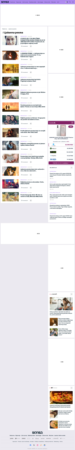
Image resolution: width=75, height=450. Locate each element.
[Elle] (28, 438)
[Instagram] (37, 445)
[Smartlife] (48, 438)
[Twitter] (34, 445)
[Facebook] (30, 445)
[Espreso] (23, 438)
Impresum (15, 441)
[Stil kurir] (33, 438)
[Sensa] (5, 2)
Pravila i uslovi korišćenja (23, 441)
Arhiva (61, 441)
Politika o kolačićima (39, 441)
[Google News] (44, 445)
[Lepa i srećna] (42, 438)
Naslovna (4, 29)
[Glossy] (37, 438)
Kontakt (32, 441)
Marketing (56, 441)
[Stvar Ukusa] (62, 438)
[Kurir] (11, 438)
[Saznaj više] (71, 294)
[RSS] (41, 445)
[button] (24, 46)
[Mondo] (17, 438)
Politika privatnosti (49, 441)
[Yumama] (55, 438)
